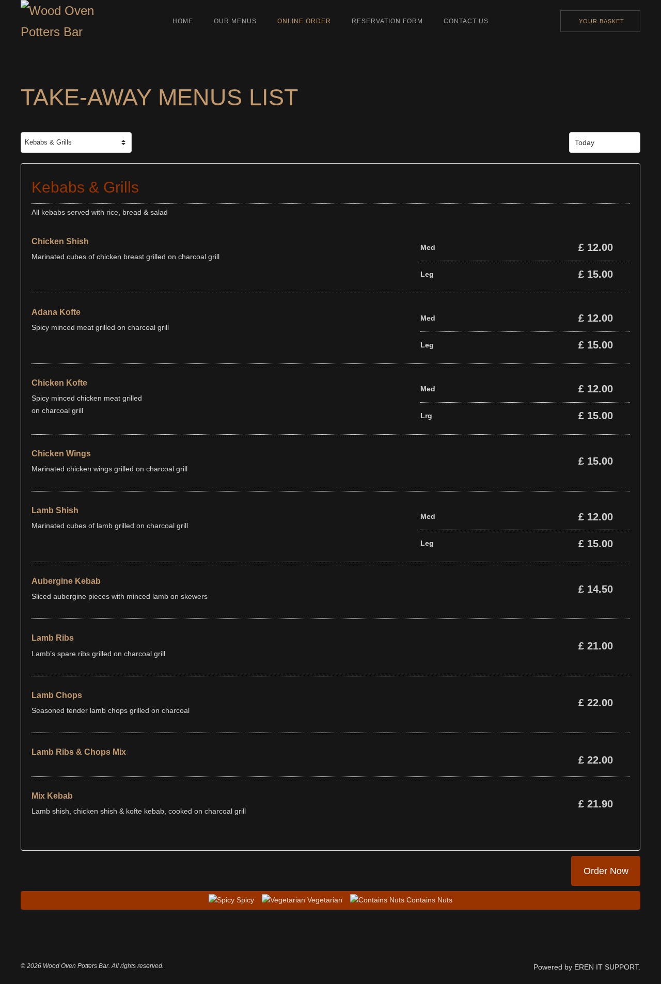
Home (182, 21)
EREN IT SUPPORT (606, 967)
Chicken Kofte (59, 382)
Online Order (304, 21)
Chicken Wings (61, 453)
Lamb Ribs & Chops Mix (79, 752)
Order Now (606, 870)
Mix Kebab (52, 795)
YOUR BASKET (601, 21)
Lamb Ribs (53, 637)
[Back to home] (65, 21)
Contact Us (466, 21)
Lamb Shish (55, 510)
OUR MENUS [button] (235, 21)
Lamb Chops (57, 695)
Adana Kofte (56, 312)
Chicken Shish (60, 241)
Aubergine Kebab (66, 581)
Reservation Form (387, 21)
